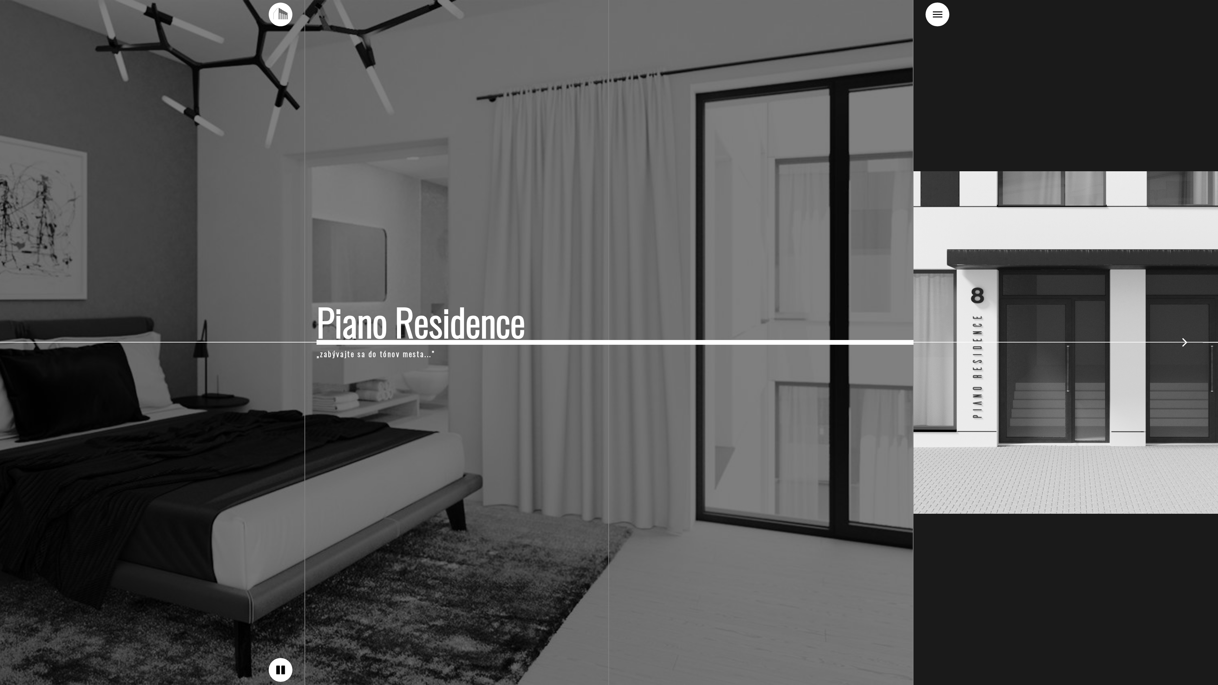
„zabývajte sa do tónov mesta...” (376, 354)
